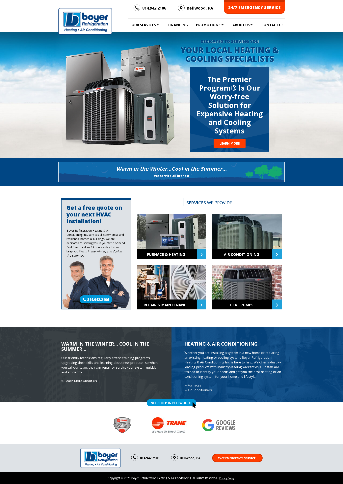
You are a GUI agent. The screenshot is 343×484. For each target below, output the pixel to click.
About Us (241, 25)
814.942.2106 (98, 299)
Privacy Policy (226, 478)
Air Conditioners (200, 390)
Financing (178, 25)
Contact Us (272, 25)
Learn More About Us (81, 381)
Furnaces (194, 385)
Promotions (208, 25)
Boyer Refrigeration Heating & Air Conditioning (161, 478)
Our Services (144, 25)
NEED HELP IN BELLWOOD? (171, 403)
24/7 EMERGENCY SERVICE (254, 7)
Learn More (230, 143)
